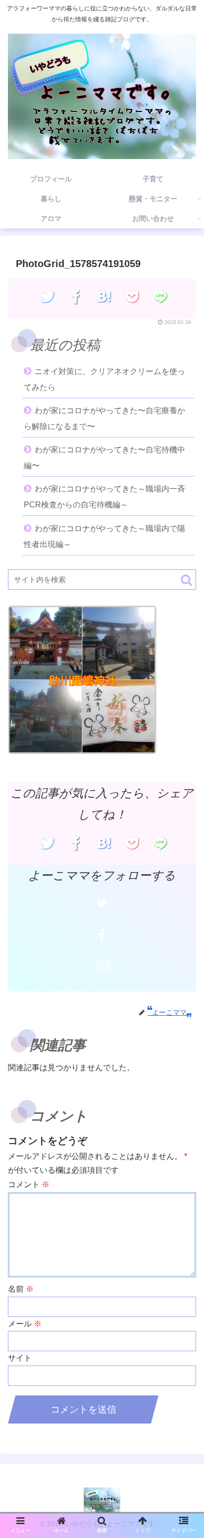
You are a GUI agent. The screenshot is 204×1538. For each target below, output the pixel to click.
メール (25, 1323)
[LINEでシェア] (161, 296)
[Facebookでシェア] (76, 296)
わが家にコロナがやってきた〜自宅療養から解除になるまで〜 (104, 418)
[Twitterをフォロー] (102, 903)
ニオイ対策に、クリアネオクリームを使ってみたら (104, 379)
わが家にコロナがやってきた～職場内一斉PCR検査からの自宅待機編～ (104, 497)
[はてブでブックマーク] (104, 296)
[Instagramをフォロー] (104, 966)
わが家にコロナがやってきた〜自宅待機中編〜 (104, 457)
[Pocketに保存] (132, 296)
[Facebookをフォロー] (102, 934)
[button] (186, 580)
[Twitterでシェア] (48, 296)
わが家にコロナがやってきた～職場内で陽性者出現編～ (104, 536)
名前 (21, 1289)
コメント (29, 1184)
